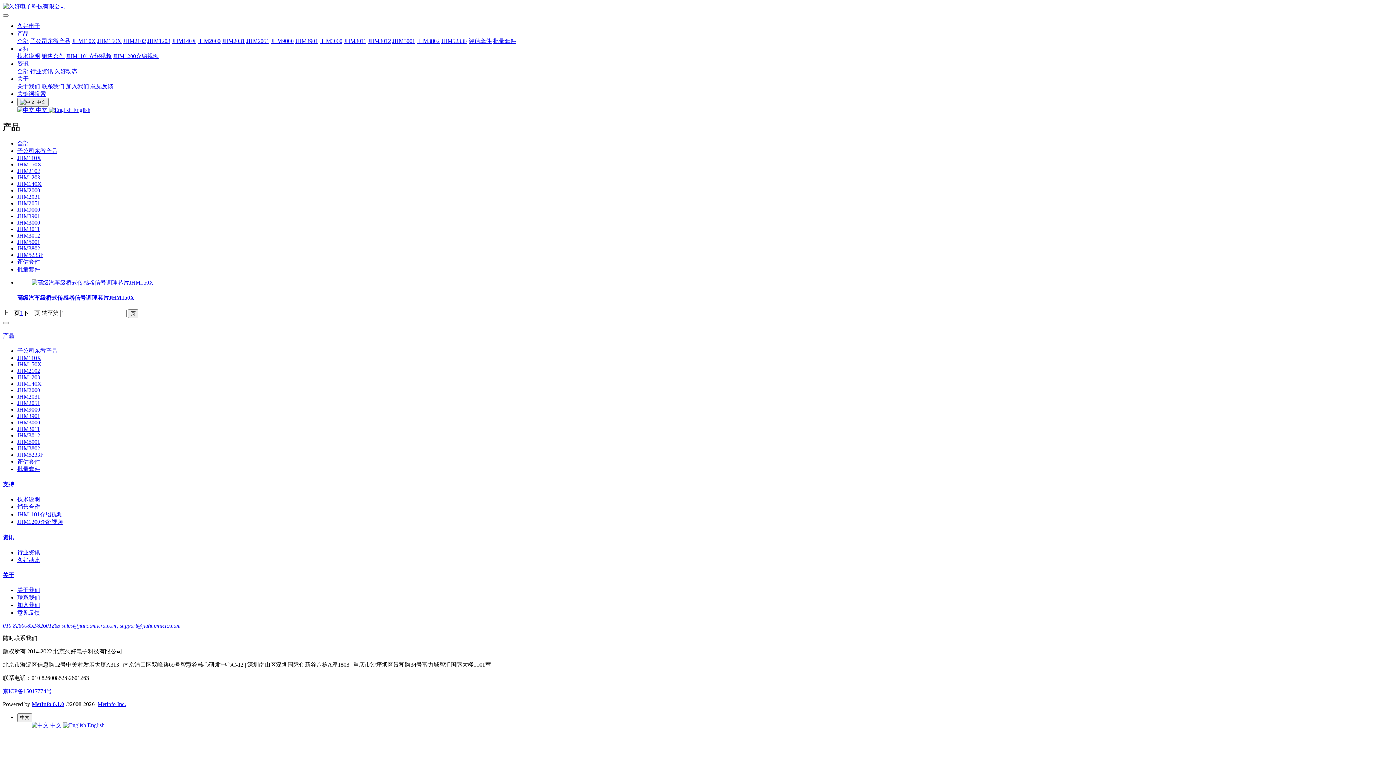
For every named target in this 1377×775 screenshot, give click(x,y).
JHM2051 (257, 41)
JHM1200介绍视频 (136, 56)
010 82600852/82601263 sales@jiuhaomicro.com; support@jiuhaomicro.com (92, 626)
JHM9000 (282, 41)
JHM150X (109, 41)
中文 (41, 110)
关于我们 (28, 86)
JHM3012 (379, 41)
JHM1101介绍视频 (89, 56)
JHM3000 (331, 41)
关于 (23, 79)
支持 (23, 49)
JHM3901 (306, 41)
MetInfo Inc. (112, 704)
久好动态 (66, 71)
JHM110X (84, 41)
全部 (23, 41)
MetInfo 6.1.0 (48, 704)
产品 (23, 33)
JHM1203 (158, 41)
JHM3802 (428, 41)
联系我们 (53, 86)
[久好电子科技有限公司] (688, 6)
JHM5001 (403, 41)
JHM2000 (209, 41)
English (81, 110)
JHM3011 (355, 41)
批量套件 (504, 41)
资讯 (23, 64)
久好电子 (28, 26)
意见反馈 (101, 86)
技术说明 (28, 56)
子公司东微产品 (50, 41)
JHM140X (184, 41)
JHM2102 (134, 41)
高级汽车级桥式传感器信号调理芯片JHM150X (75, 298)
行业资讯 (41, 71)
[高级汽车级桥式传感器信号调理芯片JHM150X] (92, 283)
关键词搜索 (31, 94)
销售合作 (53, 56)
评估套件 (480, 41)
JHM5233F (454, 41)
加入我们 (77, 86)
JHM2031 (233, 41)
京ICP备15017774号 (27, 691)
